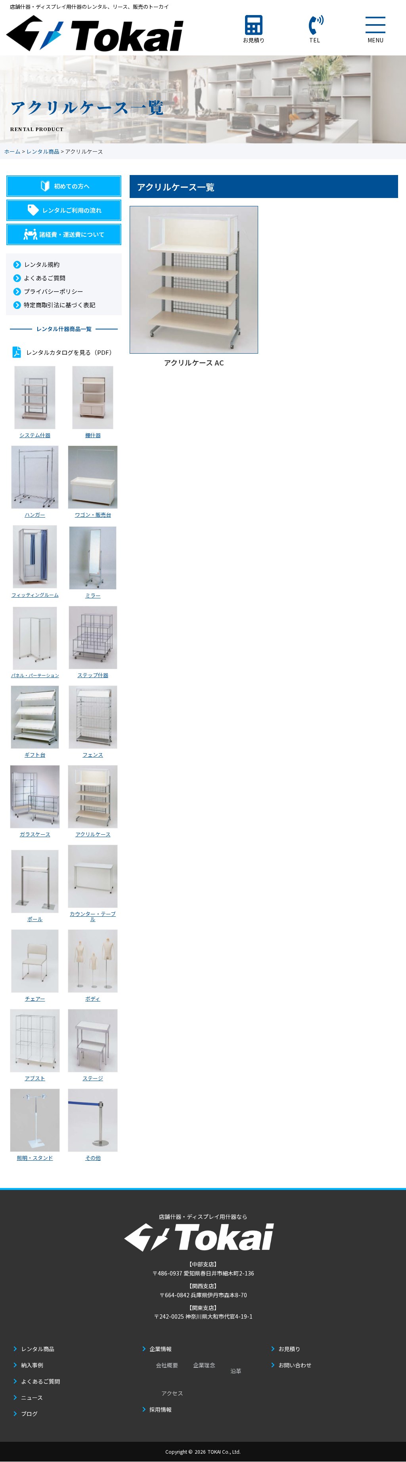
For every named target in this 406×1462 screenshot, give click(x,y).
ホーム (12, 151)
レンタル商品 (42, 151)
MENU (375, 40)
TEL (314, 40)
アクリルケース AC (194, 362)
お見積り (254, 40)
